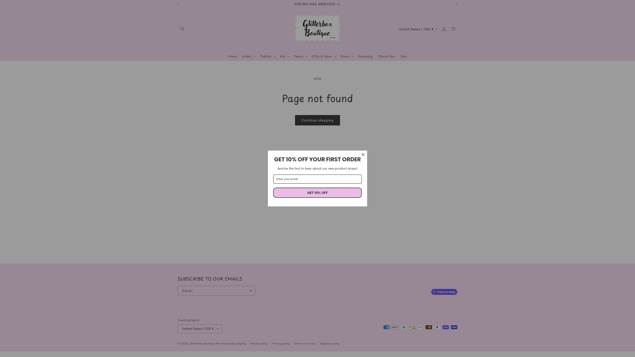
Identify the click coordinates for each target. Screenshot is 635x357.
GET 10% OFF (317, 192)
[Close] (363, 155)
